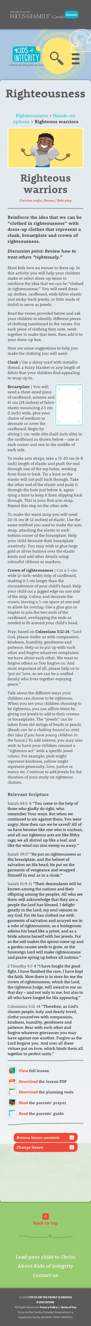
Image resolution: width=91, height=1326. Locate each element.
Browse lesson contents (38, 1137)
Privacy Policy (49, 1307)
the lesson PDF (43, 1081)
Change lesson (30, 1147)
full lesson (34, 1070)
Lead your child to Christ (45, 1256)
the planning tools (46, 1091)
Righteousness (32, 115)
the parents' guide (41, 1113)
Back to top (45, 1223)
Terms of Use (68, 1307)
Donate (71, 14)
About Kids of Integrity (45, 1265)
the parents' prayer (42, 1102)
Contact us (45, 1274)
